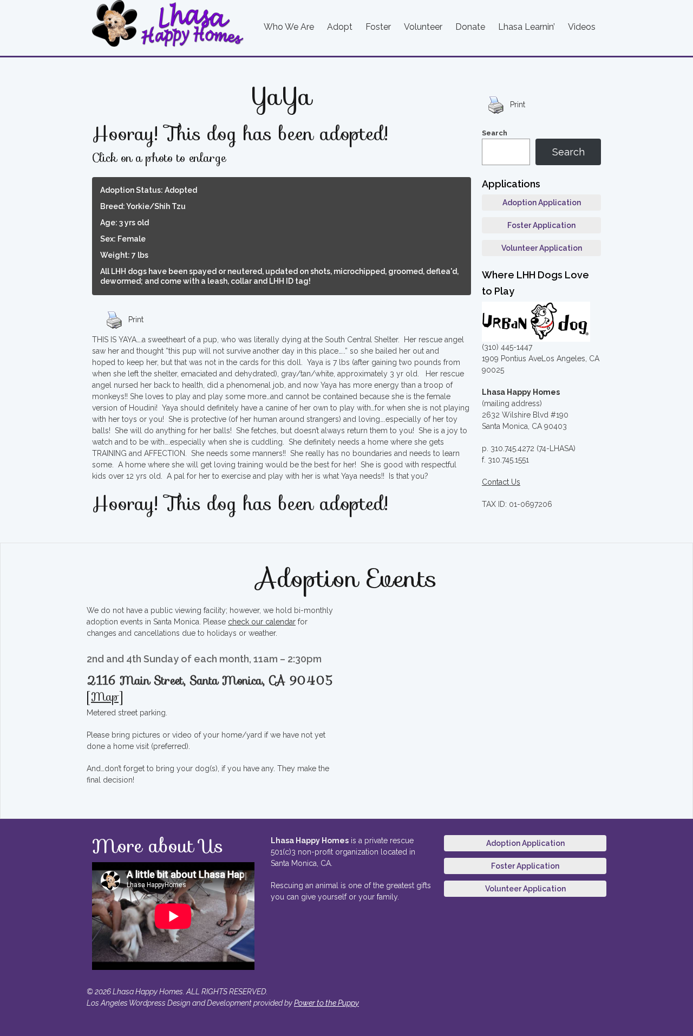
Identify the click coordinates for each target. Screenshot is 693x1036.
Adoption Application (541, 202)
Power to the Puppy (326, 1003)
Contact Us (501, 482)
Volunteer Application (541, 248)
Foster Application (541, 225)
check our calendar (262, 621)
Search (494, 133)
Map (105, 697)
